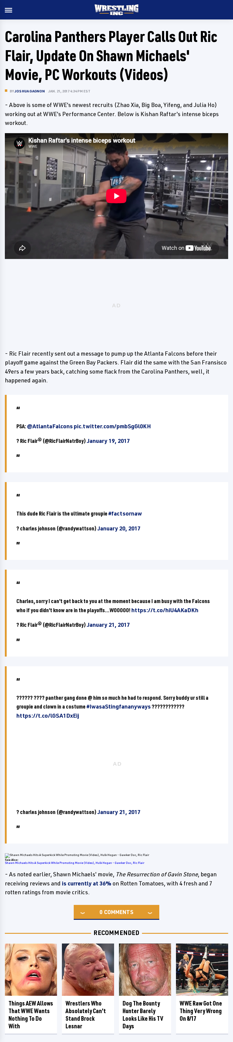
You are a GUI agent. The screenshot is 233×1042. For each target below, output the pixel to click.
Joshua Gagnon (30, 91)
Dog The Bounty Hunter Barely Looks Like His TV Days (143, 1014)
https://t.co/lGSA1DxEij (47, 715)
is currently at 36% (86, 883)
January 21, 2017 (108, 624)
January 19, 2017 (108, 440)
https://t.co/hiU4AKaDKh (164, 610)
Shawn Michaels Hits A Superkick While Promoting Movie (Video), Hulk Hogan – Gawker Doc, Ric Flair (74, 862)
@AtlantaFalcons (50, 426)
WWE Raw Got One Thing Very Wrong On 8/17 (201, 1010)
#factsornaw (125, 513)
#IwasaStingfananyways (118, 706)
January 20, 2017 (118, 528)
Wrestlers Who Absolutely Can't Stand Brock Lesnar (86, 1014)
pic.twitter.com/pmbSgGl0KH (112, 426)
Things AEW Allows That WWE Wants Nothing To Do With (30, 1014)
